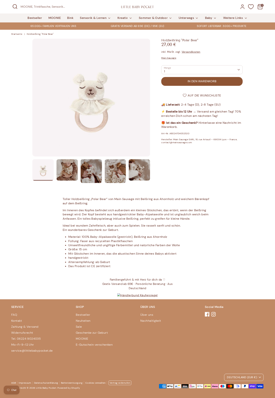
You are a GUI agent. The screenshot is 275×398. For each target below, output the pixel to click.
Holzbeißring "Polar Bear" (40, 34)
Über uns (146, 315)
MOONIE (54, 18)
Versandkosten (191, 51)
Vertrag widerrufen (120, 382)
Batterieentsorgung (71, 382)
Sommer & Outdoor (154, 18)
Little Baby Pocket (46, 387)
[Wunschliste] (250, 6)
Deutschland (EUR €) (242, 377)
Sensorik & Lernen (93, 18)
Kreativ (123, 18)
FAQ (14, 315)
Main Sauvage (168, 57)
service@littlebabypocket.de (32, 351)
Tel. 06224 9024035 (26, 339)
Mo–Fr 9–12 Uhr (22, 345)
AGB (13, 382)
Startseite (16, 34)
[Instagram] (213, 314)
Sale (79, 327)
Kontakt (16, 321)
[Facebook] (207, 314)
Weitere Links (233, 18)
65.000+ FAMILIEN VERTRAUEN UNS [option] (53, 26)
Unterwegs (187, 18)
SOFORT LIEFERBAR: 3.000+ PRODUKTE (221, 26)
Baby (209, 18)
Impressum (25, 382)
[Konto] (242, 6)
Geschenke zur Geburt (92, 333)
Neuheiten (83, 321)
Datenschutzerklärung (46, 382)
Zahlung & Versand (25, 327)
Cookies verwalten (95, 382)
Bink (70, 18)
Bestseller (35, 18)
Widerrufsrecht (22, 333)
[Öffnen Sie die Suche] (15, 6)
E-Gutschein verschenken (94, 345)
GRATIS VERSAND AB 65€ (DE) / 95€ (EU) (137, 26)
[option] (137, 26)
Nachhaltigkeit (150, 321)
